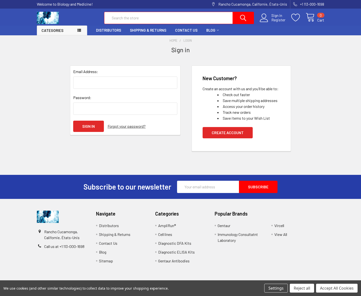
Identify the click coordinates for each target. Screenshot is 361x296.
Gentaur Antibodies (174, 260)
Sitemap (106, 260)
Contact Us (186, 30)
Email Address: (85, 71)
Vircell (279, 225)
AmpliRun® (167, 225)
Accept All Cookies (337, 288)
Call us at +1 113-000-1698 (64, 246)
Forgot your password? (127, 126)
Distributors (108, 30)
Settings (276, 288)
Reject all (302, 288)
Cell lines (165, 234)
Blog (210, 30)
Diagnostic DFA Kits (174, 243)
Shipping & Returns (148, 30)
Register (278, 20)
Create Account (228, 132)
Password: (82, 97)
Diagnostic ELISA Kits (176, 252)
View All (280, 234)
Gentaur (224, 225)
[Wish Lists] (298, 17)
